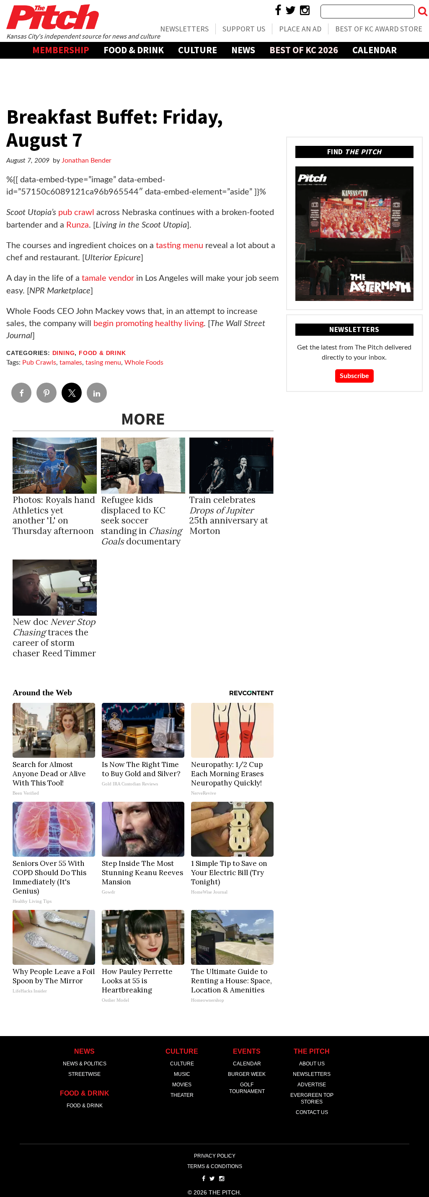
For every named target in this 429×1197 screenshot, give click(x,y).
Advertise (215, 66)
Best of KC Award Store (378, 29)
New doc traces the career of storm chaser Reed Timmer (54, 637)
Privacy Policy (214, 1156)
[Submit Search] (422, 11)
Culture (197, 50)
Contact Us (312, 1112)
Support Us (243, 29)
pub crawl (76, 212)
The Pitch (52, 16)
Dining (63, 353)
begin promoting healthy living (148, 323)
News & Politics (84, 1064)
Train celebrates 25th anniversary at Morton (228, 515)
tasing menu (103, 362)
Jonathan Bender (86, 160)
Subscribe (354, 376)
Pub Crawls (39, 362)
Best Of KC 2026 (303, 50)
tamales (70, 362)
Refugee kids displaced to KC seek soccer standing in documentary (141, 520)
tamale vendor (108, 278)
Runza (77, 225)
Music (182, 1074)
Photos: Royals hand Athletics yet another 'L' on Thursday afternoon (54, 515)
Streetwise (84, 1074)
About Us (312, 1064)
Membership (60, 50)
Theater (182, 1095)
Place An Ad (300, 29)
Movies (181, 1085)
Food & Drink (133, 50)
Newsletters (184, 29)
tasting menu (179, 245)
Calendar (374, 50)
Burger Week (247, 1074)
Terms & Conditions (214, 1166)
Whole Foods (143, 362)
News (243, 50)
